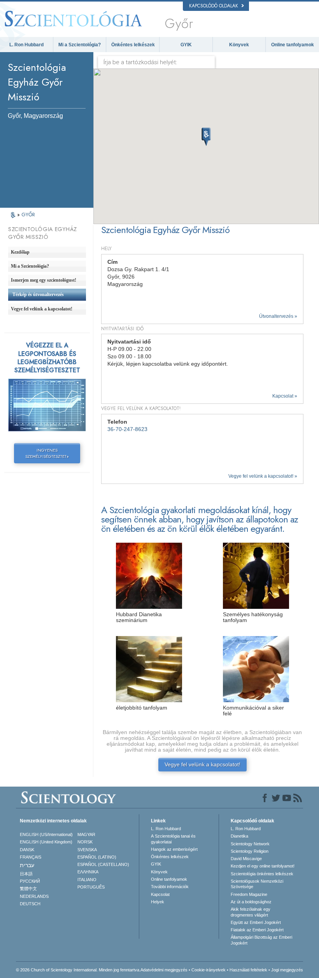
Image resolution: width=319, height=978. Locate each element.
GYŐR (28, 214)
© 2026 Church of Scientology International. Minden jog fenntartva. (78, 969)
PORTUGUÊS (91, 887)
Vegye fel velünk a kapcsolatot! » (262, 476)
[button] (206, 136)
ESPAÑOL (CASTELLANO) (103, 864)
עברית (27, 865)
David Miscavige (246, 858)
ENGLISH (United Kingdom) (46, 842)
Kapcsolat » (284, 396)
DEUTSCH (30, 903)
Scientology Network (250, 843)
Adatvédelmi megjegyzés (164, 969)
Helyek (157, 901)
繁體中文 (28, 888)
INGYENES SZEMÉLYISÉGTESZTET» (47, 453)
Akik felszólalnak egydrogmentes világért (250, 912)
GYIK (186, 44)
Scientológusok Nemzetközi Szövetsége (257, 884)
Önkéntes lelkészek (133, 44)
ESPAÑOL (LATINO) (96, 857)
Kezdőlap (20, 252)
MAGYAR (86, 834)
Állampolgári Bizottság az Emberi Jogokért (261, 940)
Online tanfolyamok (292, 44)
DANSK (27, 849)
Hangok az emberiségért (174, 849)
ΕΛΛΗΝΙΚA (87, 871)
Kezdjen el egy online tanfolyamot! (262, 866)
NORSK (85, 842)
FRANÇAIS (30, 857)
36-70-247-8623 (127, 429)
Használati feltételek (248, 969)
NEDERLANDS (34, 896)
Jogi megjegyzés (287, 969)
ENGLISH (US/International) (46, 834)
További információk (170, 886)
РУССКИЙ (30, 881)
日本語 (26, 873)
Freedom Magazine (249, 894)
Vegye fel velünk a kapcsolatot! (202, 765)
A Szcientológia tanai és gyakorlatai (173, 839)
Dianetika (239, 836)
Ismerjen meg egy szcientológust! (43, 280)
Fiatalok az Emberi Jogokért (257, 929)
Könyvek (239, 44)
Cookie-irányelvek (208, 969)
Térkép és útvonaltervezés (38, 294)
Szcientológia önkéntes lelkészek (262, 873)
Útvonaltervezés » (278, 316)
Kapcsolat (160, 894)
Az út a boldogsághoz (251, 901)
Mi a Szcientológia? (79, 44)
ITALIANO (86, 879)
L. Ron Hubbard (26, 44)
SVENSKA (87, 849)
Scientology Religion (249, 851)
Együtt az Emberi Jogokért (256, 922)
